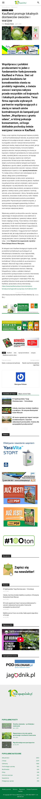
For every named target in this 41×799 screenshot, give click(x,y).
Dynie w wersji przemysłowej (11, 364)
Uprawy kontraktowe (23, 352)
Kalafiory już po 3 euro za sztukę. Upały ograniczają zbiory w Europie (20, 614)
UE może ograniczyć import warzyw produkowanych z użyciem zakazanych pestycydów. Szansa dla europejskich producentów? (19, 605)
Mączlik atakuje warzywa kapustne (23, 742)
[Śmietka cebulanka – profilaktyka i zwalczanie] (6, 726)
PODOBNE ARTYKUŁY (9, 394)
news (15, 352)
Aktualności (14, 7)
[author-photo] (20, 381)
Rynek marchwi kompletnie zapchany (30, 364)
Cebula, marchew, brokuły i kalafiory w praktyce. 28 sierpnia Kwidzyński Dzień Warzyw (25, 410)
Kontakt (20, 791)
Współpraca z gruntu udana (9, 355)
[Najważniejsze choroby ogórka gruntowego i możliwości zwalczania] (6, 735)
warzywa (33, 352)
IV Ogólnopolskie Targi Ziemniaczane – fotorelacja (18, 589)
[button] (3, 2)
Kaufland (9, 352)
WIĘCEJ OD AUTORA (24, 394)
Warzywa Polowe (9, 24)
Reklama (15, 789)
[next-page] (6, 429)
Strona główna (6, 7)
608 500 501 (20, 796)
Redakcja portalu (6, 789)
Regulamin (22, 789)
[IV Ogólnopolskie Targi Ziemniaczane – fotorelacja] (6, 401)
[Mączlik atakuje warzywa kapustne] (6, 745)
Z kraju (10, 10)
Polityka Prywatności (32, 789)
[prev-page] (3, 429)
